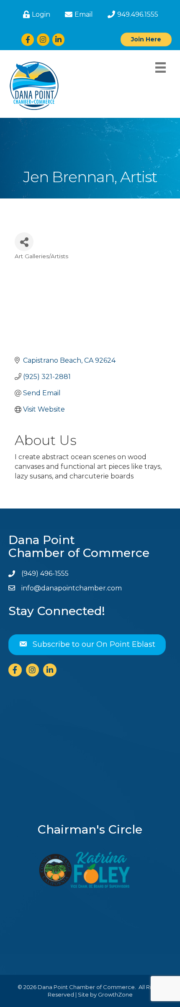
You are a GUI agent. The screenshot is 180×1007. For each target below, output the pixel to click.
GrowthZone (115, 994)
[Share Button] (24, 241)
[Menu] (160, 67)
